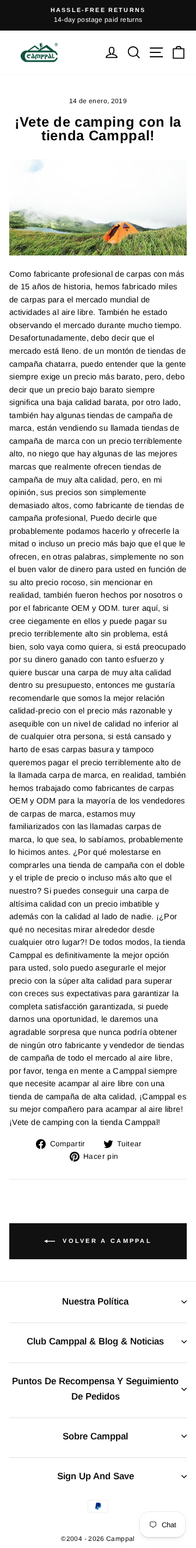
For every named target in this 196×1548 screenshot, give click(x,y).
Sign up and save (95, 1476)
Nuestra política (95, 1301)
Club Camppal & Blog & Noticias (95, 1341)
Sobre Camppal (95, 1436)
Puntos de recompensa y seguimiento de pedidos (95, 1388)
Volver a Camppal (105, 1240)
